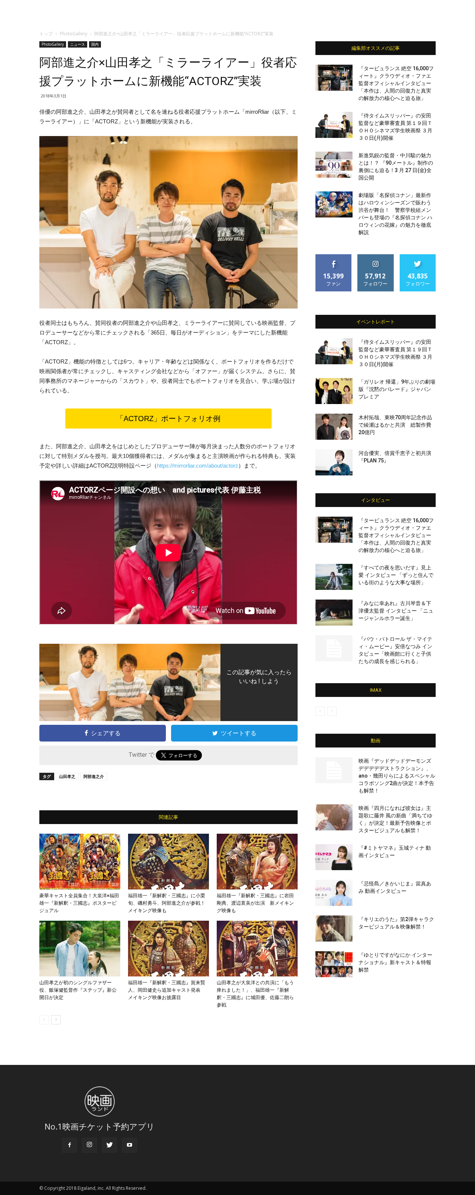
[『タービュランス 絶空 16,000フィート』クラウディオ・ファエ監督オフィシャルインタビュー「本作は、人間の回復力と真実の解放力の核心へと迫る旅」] (334, 78)
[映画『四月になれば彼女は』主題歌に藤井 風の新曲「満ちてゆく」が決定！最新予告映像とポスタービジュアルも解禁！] (334, 817)
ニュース (77, 44)
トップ (46, 33)
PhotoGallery (73, 33)
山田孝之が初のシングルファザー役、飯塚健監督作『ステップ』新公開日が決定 (78, 990)
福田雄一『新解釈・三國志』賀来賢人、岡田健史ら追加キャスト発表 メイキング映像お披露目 (166, 990)
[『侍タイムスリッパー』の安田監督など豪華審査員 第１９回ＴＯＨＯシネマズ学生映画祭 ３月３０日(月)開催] (334, 125)
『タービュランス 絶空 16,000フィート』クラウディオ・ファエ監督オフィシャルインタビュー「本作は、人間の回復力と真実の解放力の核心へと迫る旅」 (396, 83)
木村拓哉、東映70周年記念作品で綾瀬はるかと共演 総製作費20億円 (395, 424)
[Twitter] (109, 1145)
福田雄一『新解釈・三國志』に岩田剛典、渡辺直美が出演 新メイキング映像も (255, 903)
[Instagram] (89, 1145)
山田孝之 (67, 776)
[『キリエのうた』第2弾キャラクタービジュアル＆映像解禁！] (334, 928)
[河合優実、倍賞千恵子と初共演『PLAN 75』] (334, 462)
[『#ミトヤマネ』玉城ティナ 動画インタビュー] (334, 857)
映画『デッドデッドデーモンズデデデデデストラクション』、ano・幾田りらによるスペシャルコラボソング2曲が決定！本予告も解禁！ (396, 776)
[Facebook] (69, 1145)
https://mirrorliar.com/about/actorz (197, 465)
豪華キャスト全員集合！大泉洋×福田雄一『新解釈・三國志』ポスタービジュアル (79, 903)
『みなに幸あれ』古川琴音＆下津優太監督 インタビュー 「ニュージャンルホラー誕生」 (395, 610)
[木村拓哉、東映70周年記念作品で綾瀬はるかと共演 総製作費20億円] (334, 427)
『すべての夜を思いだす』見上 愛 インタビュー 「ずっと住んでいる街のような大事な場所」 (395, 575)
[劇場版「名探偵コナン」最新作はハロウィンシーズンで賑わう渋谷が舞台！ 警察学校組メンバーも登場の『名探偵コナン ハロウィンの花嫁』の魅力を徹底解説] (334, 204)
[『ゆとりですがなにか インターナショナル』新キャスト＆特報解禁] (334, 964)
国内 (95, 44)
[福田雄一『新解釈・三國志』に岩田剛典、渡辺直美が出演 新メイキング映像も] (257, 861)
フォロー (375, 257)
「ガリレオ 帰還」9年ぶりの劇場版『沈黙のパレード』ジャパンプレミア (396, 389)
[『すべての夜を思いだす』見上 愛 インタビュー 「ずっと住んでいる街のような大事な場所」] (334, 577)
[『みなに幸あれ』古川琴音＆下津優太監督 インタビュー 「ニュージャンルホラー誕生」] (334, 613)
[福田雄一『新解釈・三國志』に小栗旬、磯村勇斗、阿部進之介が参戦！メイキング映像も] (168, 861)
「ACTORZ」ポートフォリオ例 (168, 418)
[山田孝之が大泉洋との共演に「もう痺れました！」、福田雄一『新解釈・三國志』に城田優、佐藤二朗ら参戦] (257, 948)
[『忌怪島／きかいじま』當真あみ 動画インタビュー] (334, 893)
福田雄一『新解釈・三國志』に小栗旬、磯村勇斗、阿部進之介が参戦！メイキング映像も (166, 903)
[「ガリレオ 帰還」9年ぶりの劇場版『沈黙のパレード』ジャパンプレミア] (334, 391)
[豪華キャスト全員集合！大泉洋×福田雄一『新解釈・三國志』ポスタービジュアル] (79, 861)
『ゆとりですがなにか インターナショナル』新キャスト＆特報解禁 (395, 962)
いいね (334, 257)
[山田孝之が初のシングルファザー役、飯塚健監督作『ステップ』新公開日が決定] (79, 948)
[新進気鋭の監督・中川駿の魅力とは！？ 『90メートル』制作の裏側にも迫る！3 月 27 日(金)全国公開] (334, 165)
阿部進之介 (93, 776)
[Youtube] (129, 1145)
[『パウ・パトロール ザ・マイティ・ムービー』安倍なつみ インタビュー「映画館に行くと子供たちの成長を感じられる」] (334, 648)
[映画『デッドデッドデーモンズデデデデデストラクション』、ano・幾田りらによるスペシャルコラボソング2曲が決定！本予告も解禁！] (334, 770)
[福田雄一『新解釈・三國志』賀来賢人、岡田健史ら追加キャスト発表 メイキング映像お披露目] (168, 948)
